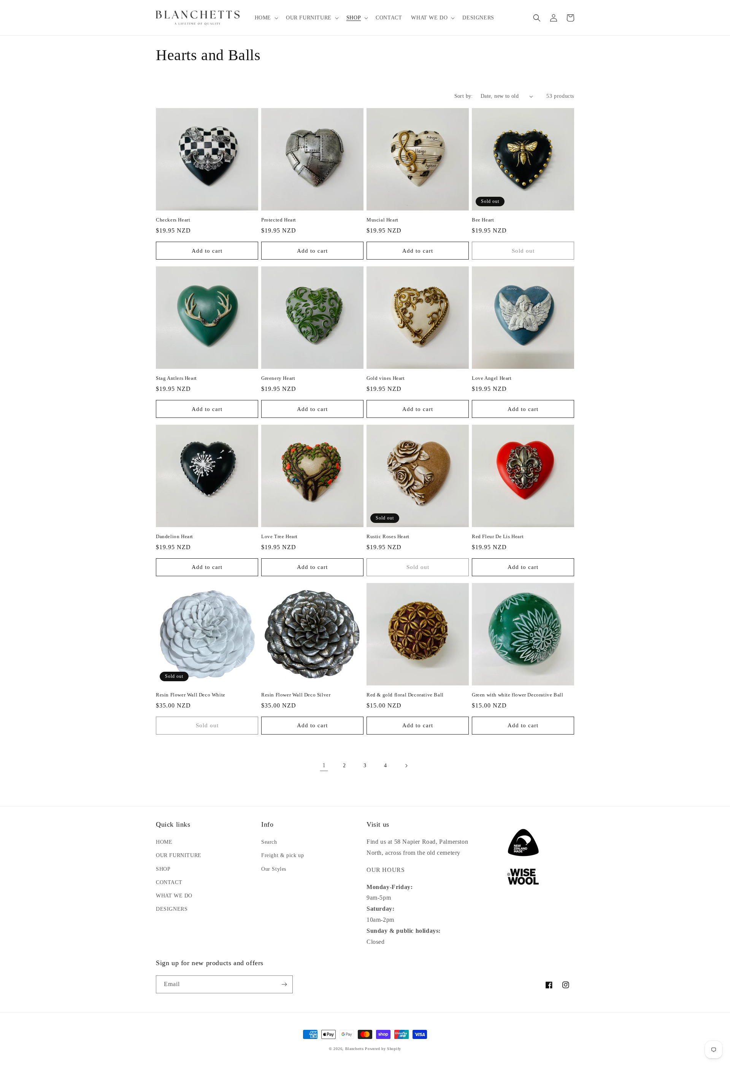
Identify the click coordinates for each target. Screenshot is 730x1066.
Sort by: (463, 96)
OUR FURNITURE (179, 855)
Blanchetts (354, 1049)
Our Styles (273, 869)
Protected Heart (278, 220)
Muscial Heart (382, 220)
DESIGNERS (171, 909)
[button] (265, 18)
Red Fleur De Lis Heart (498, 536)
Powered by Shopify (383, 1049)
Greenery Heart (278, 378)
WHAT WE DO (174, 896)
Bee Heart (483, 220)
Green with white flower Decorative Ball (517, 695)
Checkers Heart (173, 220)
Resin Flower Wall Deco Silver (295, 695)
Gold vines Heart (386, 378)
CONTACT (169, 882)
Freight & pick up (282, 855)
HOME (164, 842)
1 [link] (324, 765)
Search (269, 842)
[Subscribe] (284, 984)
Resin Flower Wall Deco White (190, 695)
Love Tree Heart (279, 536)
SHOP (163, 869)
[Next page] (406, 765)
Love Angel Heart (492, 378)
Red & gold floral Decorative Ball (405, 695)
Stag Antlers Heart (176, 378)
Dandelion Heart (174, 536)
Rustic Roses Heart (388, 536)
